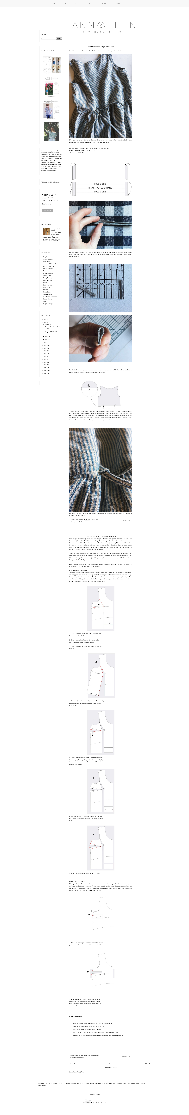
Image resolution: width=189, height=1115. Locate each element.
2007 (45, 373)
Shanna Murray (47, 299)
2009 (45, 367)
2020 (45, 319)
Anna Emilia (46, 287)
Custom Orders (88, 3)
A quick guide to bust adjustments (101, 536)
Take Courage (47, 275)
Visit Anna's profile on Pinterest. (50, 182)
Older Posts (148, 1064)
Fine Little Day (47, 280)
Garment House (47, 294)
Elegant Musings (47, 303)
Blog (64, 3)
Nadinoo (45, 271)
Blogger (98, 1094)
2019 (45, 322)
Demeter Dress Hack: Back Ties (101, 46)
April (47, 336)
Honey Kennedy (47, 278)
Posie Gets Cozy (47, 285)
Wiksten (45, 289)
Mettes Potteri (47, 292)
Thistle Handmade (48, 259)
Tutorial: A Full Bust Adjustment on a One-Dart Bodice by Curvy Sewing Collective (98, 1035)
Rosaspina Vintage (48, 273)
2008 (45, 370)
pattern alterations (79, 521)
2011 (45, 362)
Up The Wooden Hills (49, 266)
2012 (45, 359)
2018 (45, 342)
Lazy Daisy (46, 257)
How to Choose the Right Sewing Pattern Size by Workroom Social (93, 1023)
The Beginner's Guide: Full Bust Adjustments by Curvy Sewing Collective (96, 1032)
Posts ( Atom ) (81, 1072)
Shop (75, 3)
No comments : (95, 1055)
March (47, 339)
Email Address (46, 204)
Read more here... (52, 170)
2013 (45, 356)
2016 (45, 348)
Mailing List (105, 3)
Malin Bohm (46, 261)
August (47, 324)
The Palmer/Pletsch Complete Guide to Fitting (87, 1029)
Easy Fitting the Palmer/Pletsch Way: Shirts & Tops (88, 1026)
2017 (45, 345)
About (118, 3)
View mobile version (111, 1067)
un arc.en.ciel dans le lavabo (51, 264)
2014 (45, 354)
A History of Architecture (50, 297)
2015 (45, 351)
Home (54, 3)
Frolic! (45, 282)
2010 (45, 365)
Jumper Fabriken (48, 268)
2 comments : (95, 519)
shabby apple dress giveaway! (56, 229)
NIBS (44, 301)
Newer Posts (73, 1064)
